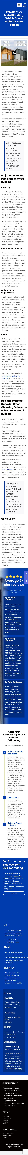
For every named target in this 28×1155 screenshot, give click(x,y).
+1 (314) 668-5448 (10, 1037)
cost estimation (8, 470)
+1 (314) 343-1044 (12, 940)
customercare (9, 1032)
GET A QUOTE (26, 577)
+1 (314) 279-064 (11, 942)
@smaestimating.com (19, 1032)
